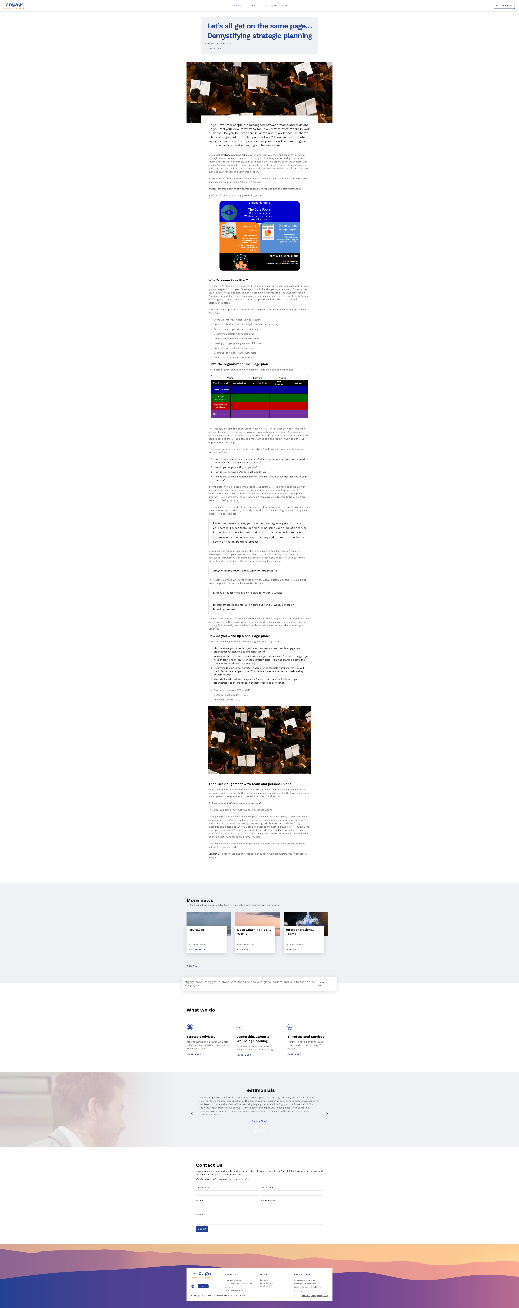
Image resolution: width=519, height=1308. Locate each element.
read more (195, 949)
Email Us (203, 1286)
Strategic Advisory (233, 1280)
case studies (269, 6)
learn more (321, 984)
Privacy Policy (322, 1296)
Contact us (214, 853)
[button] (238, 5)
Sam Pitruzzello (267, 1286)
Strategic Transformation (305, 1284)
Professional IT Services (304, 1280)
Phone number (268, 1201)
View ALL (192, 966)
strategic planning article (235, 155)
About (253, 6)
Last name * (267, 1188)
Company (264, 1280)
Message (200, 1214)
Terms (313, 1296)
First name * (202, 1188)
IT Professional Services (235, 1290)
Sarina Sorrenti (266, 1283)
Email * (199, 1201)
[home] (15, 6)
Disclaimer (306, 1296)
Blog (285, 6)
